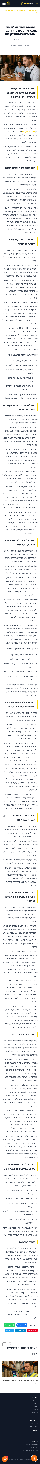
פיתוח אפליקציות (28, 131)
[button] (10, 1344)
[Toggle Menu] (4, 3)
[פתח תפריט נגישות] (34, 1458)
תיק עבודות (35, 1412)
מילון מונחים (34, 1423)
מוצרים (36, 1409)
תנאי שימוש (34, 1434)
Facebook (20, 1325)
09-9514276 (34, 1448)
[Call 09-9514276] (8, 3)
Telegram (19, 1330)
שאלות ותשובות (34, 1426)
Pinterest (31, 1330)
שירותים (35, 1406)
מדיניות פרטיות (34, 1437)
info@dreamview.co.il (31, 1445)
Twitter (8, 1330)
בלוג (36, 1415)
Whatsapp (8, 1325)
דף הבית (35, 1400)
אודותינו (35, 1403)
